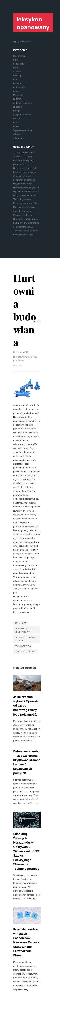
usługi (16, 126)
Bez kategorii (19, 55)
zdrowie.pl (18, 137)
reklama (17, 98)
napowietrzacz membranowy (24, 630)
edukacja (17, 75)
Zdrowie (17, 134)
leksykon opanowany (33, 23)
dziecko (17, 71)
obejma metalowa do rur (25, 639)
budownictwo (19, 63)
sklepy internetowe (22, 114)
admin (19, 365)
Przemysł (18, 94)
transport (17, 118)
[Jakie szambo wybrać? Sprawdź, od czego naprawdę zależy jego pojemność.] (27, 683)
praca (16, 90)
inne (15, 79)
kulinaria (17, 83)
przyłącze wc (23, 646)
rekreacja (17, 106)
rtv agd (16, 110)
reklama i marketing (22, 102)
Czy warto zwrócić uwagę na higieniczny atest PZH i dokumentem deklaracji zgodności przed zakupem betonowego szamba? (26, 226)
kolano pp (20, 623)
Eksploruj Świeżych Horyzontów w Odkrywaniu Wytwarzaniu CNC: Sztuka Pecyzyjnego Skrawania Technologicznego (26, 191)
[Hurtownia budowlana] (27, 388)
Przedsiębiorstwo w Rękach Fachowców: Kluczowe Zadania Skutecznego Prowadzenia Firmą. (26, 942)
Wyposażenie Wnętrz (23, 130)
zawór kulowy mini (26, 651)
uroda (16, 122)
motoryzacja (19, 87)
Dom (15, 67)
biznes (16, 59)
